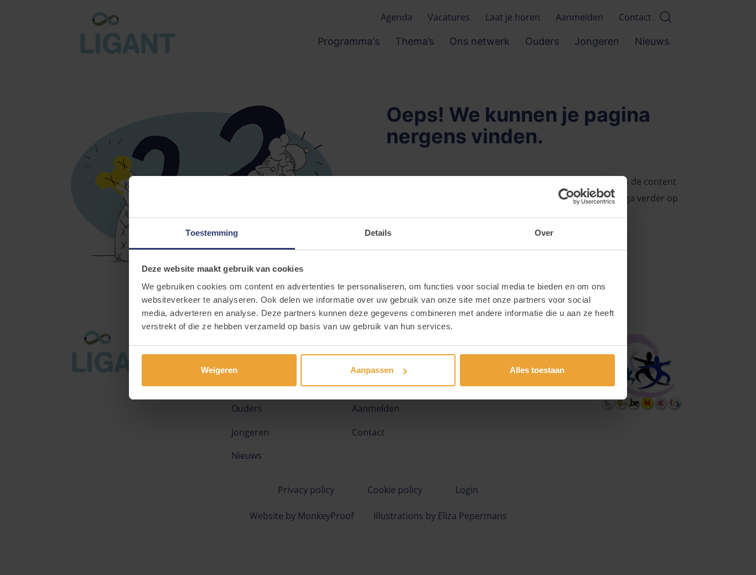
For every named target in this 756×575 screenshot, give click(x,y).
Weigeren (219, 370)
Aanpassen (371, 370)
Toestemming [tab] (211, 232)
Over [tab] (544, 232)
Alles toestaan (537, 370)
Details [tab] (378, 232)
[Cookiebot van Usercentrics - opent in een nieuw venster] (566, 196)
